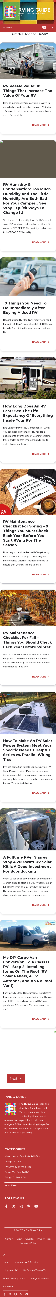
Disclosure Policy (28, 1243)
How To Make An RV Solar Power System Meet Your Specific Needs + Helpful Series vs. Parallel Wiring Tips (27, 750)
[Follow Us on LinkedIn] (29, 1206)
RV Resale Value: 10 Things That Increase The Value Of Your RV (27, 91)
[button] (52, 28)
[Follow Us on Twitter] (14, 1206)
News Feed (10, 1185)
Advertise (29, 1238)
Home (6, 1262)
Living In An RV (10, 1270)
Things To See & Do (40, 1278)
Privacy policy (44, 1238)
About (19, 1238)
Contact (9, 1238)
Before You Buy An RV (14, 1278)
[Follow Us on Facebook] (6, 1206)
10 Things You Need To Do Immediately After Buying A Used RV (25, 308)
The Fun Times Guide (32, 1230)
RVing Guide (34, 10)
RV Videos (8, 1286)
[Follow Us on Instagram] (21, 1206)
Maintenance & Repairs (26, 1262)
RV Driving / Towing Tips (35, 1270)
